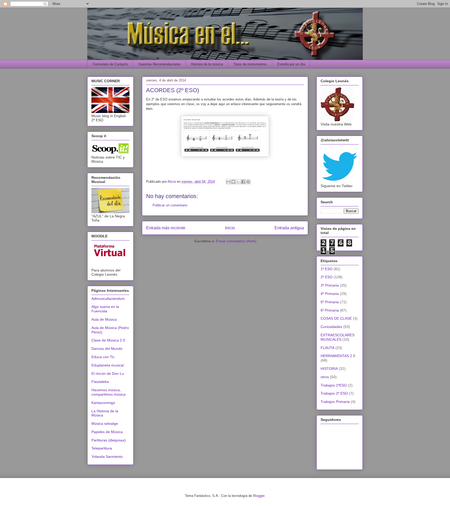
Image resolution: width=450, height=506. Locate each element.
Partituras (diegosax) (108, 440)
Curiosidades (331, 327)
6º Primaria (330, 310)
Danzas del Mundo (106, 348)
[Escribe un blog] (233, 181)
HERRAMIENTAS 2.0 (338, 356)
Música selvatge (104, 423)
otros (325, 377)
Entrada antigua (289, 228)
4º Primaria (330, 294)
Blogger (258, 496)
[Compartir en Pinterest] (248, 181)
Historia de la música (207, 64)
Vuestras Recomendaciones (159, 64)
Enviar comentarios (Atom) (236, 241)
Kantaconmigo (103, 403)
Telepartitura (101, 448)
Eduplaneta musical (107, 365)
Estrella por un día (291, 64)
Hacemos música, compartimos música (108, 392)
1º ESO (327, 269)
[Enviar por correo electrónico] (228, 181)
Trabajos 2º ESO (334, 393)
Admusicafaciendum (108, 298)
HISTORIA (329, 368)
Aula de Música (104, 319)
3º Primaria (330, 285)
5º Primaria (330, 302)
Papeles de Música (107, 432)
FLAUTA (327, 348)
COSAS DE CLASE (336, 318)
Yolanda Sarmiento (107, 456)
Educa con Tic (103, 357)
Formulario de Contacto (110, 64)
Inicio (230, 228)
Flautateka (100, 382)
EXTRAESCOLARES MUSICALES (337, 337)
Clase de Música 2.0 (108, 340)
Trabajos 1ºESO (334, 385)
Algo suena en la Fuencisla (105, 309)
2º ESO (327, 277)
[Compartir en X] (238, 181)
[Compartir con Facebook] (243, 181)
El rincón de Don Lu (107, 373)
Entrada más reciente (165, 228)
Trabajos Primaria (335, 402)
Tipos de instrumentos (250, 64)
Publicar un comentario (170, 205)
